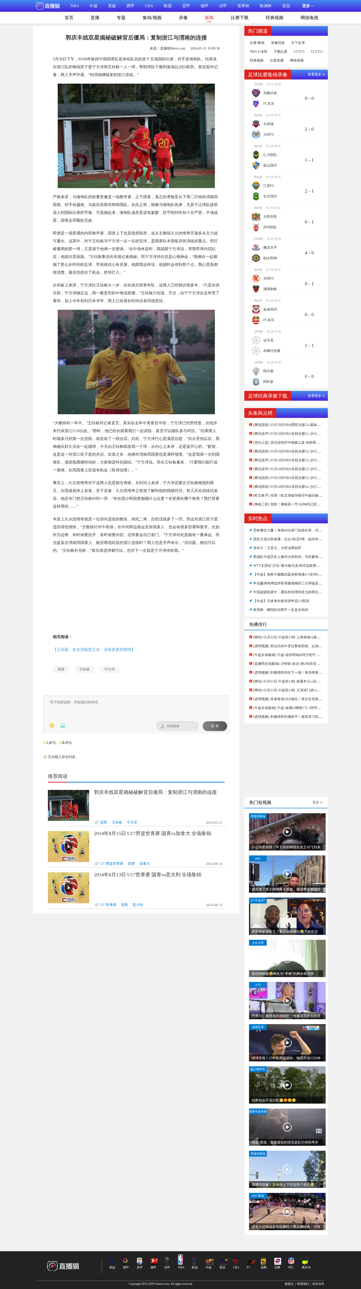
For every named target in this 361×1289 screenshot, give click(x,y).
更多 (315, 802)
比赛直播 (277, 60)
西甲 (130, 6)
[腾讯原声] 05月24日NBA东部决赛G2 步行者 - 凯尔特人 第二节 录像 (305, 460)
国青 (61, 669)
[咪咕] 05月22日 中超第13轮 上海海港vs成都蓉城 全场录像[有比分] (303, 637)
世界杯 (243, 6)
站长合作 (318, 1284)
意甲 (186, 6)
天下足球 (298, 43)
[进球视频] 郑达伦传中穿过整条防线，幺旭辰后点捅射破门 (298, 646)
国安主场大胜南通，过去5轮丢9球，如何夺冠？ (289, 539)
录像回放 (278, 43)
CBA (149, 6)
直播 (95, 17)
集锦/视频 (152, 17)
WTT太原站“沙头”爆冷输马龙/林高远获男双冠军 (290, 565)
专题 (121, 17)
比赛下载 (240, 17)
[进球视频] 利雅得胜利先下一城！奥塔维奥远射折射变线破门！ (301, 672)
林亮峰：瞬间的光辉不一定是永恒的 (280, 610)
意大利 (138, 888)
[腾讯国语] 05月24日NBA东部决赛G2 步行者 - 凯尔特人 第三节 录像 (305, 478)
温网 (263, 1267)
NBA (74, 6)
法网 (277, 1267)
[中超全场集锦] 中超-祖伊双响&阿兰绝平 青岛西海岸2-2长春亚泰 (302, 655)
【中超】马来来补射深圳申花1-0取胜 (281, 601)
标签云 (289, 1284)
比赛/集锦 (257, 43)
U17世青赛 (108, 888)
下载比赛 (280, 51)
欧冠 (168, 6)
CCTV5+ (317, 51)
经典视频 (274, 17)
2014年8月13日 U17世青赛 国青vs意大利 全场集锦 (147, 858)
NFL (291, 1267)
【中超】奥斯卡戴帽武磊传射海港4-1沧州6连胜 (289, 574)
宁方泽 (109, 669)
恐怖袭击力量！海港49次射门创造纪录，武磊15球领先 (294, 530)
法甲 (223, 6)
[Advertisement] (136, 593)
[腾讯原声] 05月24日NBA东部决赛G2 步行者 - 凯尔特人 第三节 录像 (305, 434)
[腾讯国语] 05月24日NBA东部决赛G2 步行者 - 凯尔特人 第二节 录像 (305, 451)
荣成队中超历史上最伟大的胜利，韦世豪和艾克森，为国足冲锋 (301, 557)
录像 (183, 17)
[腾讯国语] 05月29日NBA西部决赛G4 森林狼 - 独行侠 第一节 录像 (303, 425)
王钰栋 (84, 669)
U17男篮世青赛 (111, 847)
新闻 (209, 17)
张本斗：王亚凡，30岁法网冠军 (277, 548)
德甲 (204, 6)
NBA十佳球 (258, 51)
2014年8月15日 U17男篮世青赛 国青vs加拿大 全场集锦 (152, 816)
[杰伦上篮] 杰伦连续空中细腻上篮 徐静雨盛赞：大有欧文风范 (300, 442)
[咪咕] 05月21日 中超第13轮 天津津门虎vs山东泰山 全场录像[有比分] (305, 690)
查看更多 (314, 74)
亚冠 (286, 6)
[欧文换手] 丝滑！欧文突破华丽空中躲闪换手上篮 (291, 495)
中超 (93, 6)
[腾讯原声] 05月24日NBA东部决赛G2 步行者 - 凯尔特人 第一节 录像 (305, 469)
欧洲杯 (266, 6)
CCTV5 (299, 51)
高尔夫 (306, 1267)
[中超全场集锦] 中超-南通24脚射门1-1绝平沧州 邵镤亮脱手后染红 (303, 708)
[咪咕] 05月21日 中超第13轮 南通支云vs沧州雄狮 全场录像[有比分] (303, 681)
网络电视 (309, 17)
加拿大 (144, 847)
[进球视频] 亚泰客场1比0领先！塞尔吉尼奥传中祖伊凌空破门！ (301, 699)
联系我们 (303, 1284)
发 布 (215, 726)
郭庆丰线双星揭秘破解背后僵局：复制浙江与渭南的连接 (155, 775)
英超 (112, 6)
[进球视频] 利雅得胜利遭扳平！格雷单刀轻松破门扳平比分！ (299, 717)
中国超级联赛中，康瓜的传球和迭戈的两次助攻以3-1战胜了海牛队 (303, 592)
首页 (69, 17)
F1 (248, 1267)
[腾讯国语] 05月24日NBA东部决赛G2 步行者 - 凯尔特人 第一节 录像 (305, 487)
